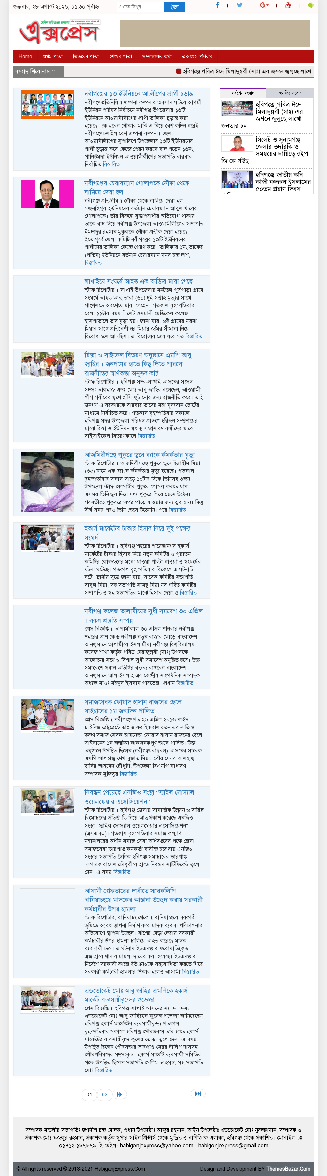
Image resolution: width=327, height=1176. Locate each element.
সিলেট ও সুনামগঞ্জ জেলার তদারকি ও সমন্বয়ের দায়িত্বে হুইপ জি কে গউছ (264, 150)
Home (25, 56)
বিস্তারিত (111, 164)
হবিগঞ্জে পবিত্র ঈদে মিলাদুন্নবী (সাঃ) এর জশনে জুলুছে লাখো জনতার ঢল (247, 71)
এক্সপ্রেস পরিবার (197, 56)
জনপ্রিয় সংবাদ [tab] (290, 93)
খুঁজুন (174, 7)
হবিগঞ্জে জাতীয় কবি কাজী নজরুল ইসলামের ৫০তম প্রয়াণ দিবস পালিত (266, 185)
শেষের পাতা (120, 56)
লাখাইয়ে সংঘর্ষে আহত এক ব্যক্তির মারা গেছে (139, 281)
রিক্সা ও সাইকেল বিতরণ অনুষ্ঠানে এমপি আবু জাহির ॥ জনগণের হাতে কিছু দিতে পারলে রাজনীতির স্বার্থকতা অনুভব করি (138, 364)
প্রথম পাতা (53, 56)
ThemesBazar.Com (288, 1169)
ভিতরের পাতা (86, 56)
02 (105, 1094)
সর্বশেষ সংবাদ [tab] (243, 93)
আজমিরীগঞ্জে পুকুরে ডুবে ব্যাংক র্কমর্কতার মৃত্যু (140, 455)
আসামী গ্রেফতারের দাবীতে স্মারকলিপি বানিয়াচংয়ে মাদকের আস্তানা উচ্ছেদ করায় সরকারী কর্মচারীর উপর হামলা (143, 900)
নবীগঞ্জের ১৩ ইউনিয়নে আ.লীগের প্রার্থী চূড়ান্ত (139, 94)
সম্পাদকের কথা (156, 56)
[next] (119, 1094)
